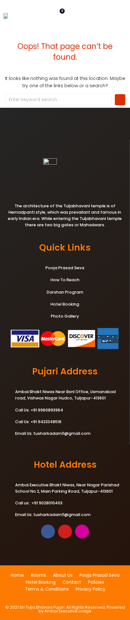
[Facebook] (48, 531)
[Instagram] (82, 531)
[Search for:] (58, 100)
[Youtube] (65, 531)
